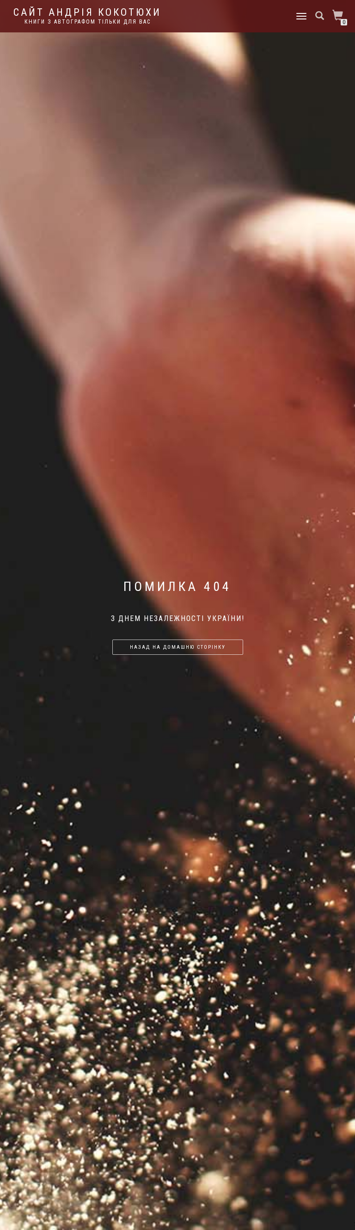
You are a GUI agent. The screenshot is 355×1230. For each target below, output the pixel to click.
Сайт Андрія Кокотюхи (87, 12)
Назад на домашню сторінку (178, 647)
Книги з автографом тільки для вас (87, 22)
